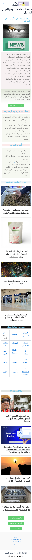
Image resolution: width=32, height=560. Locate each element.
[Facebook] (22, 556)
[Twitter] (20, 556)
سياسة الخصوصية (16, 539)
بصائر (5, 333)
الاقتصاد (14, 334)
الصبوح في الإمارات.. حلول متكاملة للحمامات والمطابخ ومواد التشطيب (16, 317)
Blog (5, 372)
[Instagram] (12, 556)
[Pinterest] (14, 556)
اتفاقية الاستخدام (16, 541)
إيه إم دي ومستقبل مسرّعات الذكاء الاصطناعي (16, 282)
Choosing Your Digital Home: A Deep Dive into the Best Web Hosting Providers (16, 450)
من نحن (16, 544)
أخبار (14, 162)
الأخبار (5, 362)
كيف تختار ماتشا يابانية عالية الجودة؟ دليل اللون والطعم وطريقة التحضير (16, 254)
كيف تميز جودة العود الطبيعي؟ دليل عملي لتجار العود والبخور (16, 211)
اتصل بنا (16, 537)
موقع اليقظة (15, 3)
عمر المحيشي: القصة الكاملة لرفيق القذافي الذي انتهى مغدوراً (17, 418)
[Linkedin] (17, 556)
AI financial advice (25, 372)
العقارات (15, 343)
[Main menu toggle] (4, 4)
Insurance (14, 362)
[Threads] (9, 556)
